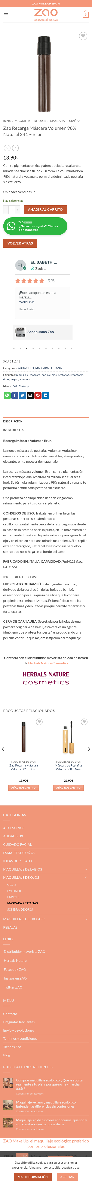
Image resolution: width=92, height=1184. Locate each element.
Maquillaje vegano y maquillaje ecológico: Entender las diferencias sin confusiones (46, 1104)
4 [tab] (33, 348)
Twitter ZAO (13, 987)
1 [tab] (14, 348)
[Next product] (7, 148)
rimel (6, 379)
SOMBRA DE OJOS (20, 909)
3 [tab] (27, 348)
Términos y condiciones (20, 1038)
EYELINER (14, 891)
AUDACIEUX (26, 368)
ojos (54, 375)
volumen (24, 379)
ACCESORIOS (13, 828)
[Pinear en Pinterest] (38, 395)
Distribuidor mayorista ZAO (24, 951)
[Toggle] (86, 869)
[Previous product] (15, 148)
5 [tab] (40, 348)
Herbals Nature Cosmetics (48, 663)
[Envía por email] (30, 395)
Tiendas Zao (12, 1047)
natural (46, 375)
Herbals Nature (15, 960)
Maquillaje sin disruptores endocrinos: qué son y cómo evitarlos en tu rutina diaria (51, 1122)
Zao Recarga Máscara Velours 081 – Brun (23, 767)
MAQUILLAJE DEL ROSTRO (24, 919)
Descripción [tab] (12, 421)
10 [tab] (72, 348)
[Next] (88, 758)
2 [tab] (20, 348)
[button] (5, 14)
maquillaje (22, 375)
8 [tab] (59, 348)
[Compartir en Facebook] (14, 395)
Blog (6, 1055)
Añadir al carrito (45, 209)
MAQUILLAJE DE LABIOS (22, 869)
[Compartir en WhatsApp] (7, 395)
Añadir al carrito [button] (23, 787)
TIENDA (22, 1155)
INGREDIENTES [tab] (13, 430)
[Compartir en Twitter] (22, 395)
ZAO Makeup (20, 386)
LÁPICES (13, 897)
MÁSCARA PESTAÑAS (65, 120)
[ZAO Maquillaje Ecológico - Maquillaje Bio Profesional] (46, 14)
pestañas (63, 375)
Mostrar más (40, 302)
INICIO (8, 1155)
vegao (14, 379)
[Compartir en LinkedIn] (45, 395)
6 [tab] (46, 348)
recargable (76, 375)
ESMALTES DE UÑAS (18, 853)
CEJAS (11, 884)
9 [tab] (65, 348)
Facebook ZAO (15, 969)
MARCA (36, 1155)
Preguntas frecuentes (19, 1022)
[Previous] (3, 758)
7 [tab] (52, 348)
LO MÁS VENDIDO (75, 1155)
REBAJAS (10, 927)
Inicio (7, 120)
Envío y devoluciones (18, 1030)
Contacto (10, 1014)
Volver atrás (20, 243)
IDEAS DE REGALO (17, 861)
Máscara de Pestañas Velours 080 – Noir (68, 767)
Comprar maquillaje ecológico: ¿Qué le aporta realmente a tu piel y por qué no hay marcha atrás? (49, 1084)
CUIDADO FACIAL (17, 844)
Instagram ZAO (15, 978)
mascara (35, 375)
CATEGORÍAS (52, 1155)
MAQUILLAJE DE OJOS (30, 120)
